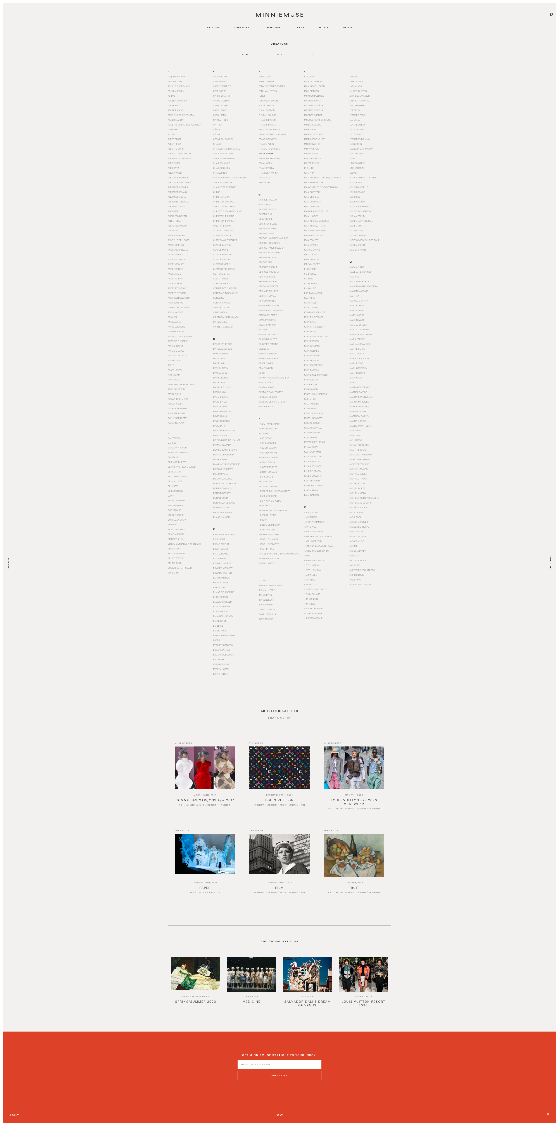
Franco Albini (266, 144)
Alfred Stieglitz (177, 206)
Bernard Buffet (177, 462)
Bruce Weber (175, 558)
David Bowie (220, 406)
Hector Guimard (268, 472)
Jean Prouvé (311, 240)
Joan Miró (309, 297)
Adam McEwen (176, 91)
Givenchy (264, 348)
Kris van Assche (313, 618)
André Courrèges (178, 249)
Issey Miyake (266, 619)
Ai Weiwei (173, 129)
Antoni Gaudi (175, 346)
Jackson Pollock (314, 95)
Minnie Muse (356, 541)
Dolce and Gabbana (224, 483)
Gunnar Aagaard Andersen (274, 377)
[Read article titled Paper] (205, 855)
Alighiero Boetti (177, 216)
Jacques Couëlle (313, 105)
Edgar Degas (220, 548)
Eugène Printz (221, 649)
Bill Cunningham (177, 476)
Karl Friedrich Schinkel (318, 536)
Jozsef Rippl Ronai (314, 442)
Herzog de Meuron (269, 524)
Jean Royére (311, 245)
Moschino (355, 579)
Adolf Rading (175, 110)
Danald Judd (220, 372)
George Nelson (267, 257)
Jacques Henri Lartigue (317, 120)
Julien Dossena (312, 475)
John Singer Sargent (316, 374)
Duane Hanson (221, 517)
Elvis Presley (220, 611)
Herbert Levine (267, 515)
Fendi (262, 95)
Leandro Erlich (358, 115)
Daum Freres (220, 397)
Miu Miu (353, 546)
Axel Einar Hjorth (178, 418)
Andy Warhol (175, 302)
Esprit (216, 640)
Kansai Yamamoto (314, 522)
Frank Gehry (266, 153)
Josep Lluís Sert (313, 418)
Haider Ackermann (269, 423)
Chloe (216, 192)
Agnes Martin (175, 120)
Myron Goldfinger (360, 584)
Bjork (171, 495)
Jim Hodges (310, 283)
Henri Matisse (267, 563)
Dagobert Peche (222, 344)
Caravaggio (219, 81)
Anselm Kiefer (176, 331)
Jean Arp (309, 172)
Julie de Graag (312, 471)
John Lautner (311, 355)
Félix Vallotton (268, 91)
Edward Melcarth (223, 568)
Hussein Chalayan (269, 558)
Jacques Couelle (313, 110)
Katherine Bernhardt (316, 550)
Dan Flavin (219, 363)
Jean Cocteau (312, 192)
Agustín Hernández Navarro (184, 124)
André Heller (175, 269)
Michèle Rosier (358, 507)
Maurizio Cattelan (360, 425)
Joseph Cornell (313, 427)
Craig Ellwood (221, 307)
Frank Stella (266, 168)
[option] (196, 983)
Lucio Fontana (357, 235)
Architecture (195, 805)
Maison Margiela (359, 281)
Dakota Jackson (222, 348)
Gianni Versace (267, 320)
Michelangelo (357, 493)
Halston (263, 433)
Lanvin (353, 76)
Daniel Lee (219, 382)
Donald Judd (220, 498)
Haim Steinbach (268, 428)
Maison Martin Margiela (363, 286)
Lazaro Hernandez (360, 100)
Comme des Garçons (225, 288)
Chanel (217, 144)
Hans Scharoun (267, 447)
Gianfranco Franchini (271, 310)
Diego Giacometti (223, 469)
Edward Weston (222, 573)
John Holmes (311, 350)
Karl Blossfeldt (313, 531)
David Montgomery (224, 430)
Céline (217, 134)
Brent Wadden (176, 529)
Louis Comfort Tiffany (362, 177)
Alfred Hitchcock (178, 201)
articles (213, 27)
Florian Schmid (267, 115)
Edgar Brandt (221, 544)
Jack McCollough (314, 86)
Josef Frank (311, 408)
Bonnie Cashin (176, 515)
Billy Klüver (175, 481)
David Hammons (222, 411)
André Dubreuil (177, 259)
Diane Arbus (220, 459)
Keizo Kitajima (312, 570)
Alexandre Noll (177, 196)
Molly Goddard (358, 560)
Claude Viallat (221, 259)
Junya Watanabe (313, 485)
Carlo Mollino (221, 100)
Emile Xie (218, 625)
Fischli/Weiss (266, 105)
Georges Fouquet (269, 271)
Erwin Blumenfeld (224, 635)
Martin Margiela (359, 401)
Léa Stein (354, 110)
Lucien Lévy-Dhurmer (361, 221)
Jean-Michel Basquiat (316, 221)
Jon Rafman (310, 384)
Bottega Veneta (177, 519)
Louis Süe (354, 196)
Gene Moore (266, 219)
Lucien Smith (356, 225)
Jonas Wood (311, 389)
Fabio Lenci (265, 76)
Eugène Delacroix (223, 654)
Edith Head (219, 558)
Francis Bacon (267, 120)
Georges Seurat (268, 281)
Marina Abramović (360, 344)
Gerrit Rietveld (267, 296)
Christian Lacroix (223, 201)
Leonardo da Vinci (359, 139)
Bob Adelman (175, 505)
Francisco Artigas (269, 129)
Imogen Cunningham (270, 585)
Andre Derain (175, 254)
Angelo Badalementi (180, 307)
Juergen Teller (312, 456)
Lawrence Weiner (359, 95)
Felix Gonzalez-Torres (272, 86)
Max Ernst (355, 430)
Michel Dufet (357, 488)
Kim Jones (309, 603)
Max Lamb (355, 435)
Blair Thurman (176, 500)
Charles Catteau (223, 153)
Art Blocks (174, 394)
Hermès (263, 520)
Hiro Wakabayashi (269, 534)
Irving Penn (265, 595)
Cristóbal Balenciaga (225, 317)
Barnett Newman (178, 452)
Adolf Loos (174, 105)
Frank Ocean (266, 163)
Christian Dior (221, 196)
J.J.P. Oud (309, 76)
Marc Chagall (357, 310)
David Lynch (220, 425)
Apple (171, 365)
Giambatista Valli (269, 305)
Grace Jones (266, 363)
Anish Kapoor (175, 312)
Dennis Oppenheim (223, 454)
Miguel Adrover (358, 522)
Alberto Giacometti (179, 153)
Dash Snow (219, 392)
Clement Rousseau (224, 269)
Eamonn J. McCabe (223, 534)
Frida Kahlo (265, 182)
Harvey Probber (268, 467)
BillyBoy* (173, 486)
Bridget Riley (175, 539)
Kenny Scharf (312, 594)
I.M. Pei (262, 580)
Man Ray (354, 296)
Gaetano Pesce (267, 209)
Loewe (353, 172)
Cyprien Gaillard (223, 326)
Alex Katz (173, 168)
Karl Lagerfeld (313, 541)
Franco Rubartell (269, 148)
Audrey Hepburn (177, 408)
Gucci (262, 372)
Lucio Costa (356, 230)
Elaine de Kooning (223, 592)
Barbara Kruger (177, 447)
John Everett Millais (316, 336)
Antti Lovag (174, 360)
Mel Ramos (355, 440)
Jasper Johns (311, 163)
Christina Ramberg (224, 206)
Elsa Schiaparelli (223, 606)
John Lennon (311, 360)
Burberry (173, 572)
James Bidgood (312, 124)
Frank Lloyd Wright (270, 158)
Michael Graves (358, 469)
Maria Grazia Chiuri (360, 334)
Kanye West (310, 526)
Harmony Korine (268, 452)
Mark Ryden (356, 377)
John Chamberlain (314, 326)
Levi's (352, 158)
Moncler (354, 565)
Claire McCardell (223, 235)
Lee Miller (355, 120)
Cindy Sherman (222, 225)
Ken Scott (310, 584)
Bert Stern (174, 471)
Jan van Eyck (311, 148)
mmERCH (354, 555)
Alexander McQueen (179, 182)
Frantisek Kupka (268, 172)
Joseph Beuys (311, 423)
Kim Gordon (311, 599)
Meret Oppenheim (359, 459)
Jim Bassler (310, 273)
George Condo (267, 233)
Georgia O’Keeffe (268, 286)
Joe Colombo (311, 307)
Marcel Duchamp (359, 329)
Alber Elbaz (174, 139)
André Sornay (176, 278)
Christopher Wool (224, 221)
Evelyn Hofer (221, 669)
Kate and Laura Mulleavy (318, 546)
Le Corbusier (356, 105)
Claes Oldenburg (223, 230)
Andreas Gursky (177, 288)
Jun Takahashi (312, 480)
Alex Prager (174, 172)
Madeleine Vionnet (360, 271)
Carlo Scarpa (221, 105)
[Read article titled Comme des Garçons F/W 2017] (205, 767)
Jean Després (311, 196)
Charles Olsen (221, 168)
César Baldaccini (223, 139)
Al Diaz (172, 134)
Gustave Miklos (268, 397)
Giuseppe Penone (268, 344)
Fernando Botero (269, 100)
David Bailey (220, 401)
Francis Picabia (267, 124)
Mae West (355, 276)
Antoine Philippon (178, 341)
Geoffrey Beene (268, 223)
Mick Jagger (356, 512)
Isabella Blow (267, 609)
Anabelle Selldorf (178, 240)
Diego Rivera (220, 473)
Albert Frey (174, 144)
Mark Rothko (357, 372)
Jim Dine (308, 278)
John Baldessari (313, 317)
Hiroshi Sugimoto (269, 544)
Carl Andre (219, 91)
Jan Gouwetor (312, 144)
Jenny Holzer (311, 259)
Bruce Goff (174, 548)
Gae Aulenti (265, 204)
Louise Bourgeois (359, 206)
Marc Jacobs (356, 315)
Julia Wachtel (312, 461)
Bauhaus (173, 457)
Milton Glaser (357, 536)
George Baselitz (268, 228)
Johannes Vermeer (314, 312)
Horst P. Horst (267, 548)
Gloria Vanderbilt (269, 358)
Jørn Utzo (310, 398)
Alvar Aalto (174, 230)
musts (323, 27)
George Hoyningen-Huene (273, 238)
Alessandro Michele (179, 158)
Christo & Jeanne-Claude (227, 211)
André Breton (176, 245)
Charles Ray (220, 172)
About (14, 1115)
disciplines (272, 27)
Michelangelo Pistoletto (364, 498)
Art (181, 805)
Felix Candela (266, 81)
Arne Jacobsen (176, 389)
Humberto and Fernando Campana (278, 553)
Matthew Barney (359, 416)
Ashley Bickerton (178, 398)
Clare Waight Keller (225, 240)
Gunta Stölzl (266, 382)
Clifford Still (221, 273)
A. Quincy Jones (176, 76)
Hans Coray (265, 438)
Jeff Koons (310, 254)
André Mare (174, 273)
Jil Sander (310, 269)
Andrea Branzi (176, 283)
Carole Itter (220, 120)
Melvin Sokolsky (359, 445)
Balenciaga (174, 438)
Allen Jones (174, 221)
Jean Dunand (311, 206)
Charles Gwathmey (224, 158)
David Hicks (220, 416)
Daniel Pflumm (221, 387)
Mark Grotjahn (358, 368)
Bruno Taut (174, 563)
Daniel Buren (220, 377)
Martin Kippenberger (361, 397)
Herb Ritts (265, 505)
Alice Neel (173, 211)
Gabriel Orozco (268, 199)
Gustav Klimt (266, 387)
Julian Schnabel (313, 466)
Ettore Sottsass (223, 645)
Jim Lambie (310, 288)
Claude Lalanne (222, 245)
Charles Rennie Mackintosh (229, 177)
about (348, 27)
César (216, 129)
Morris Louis (356, 574)
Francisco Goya (268, 139)
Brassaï (172, 524)
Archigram (174, 374)
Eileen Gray (219, 587)
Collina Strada (222, 283)
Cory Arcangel (221, 302)
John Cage (310, 322)
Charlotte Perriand (224, 187)
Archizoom (174, 379)
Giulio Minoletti (268, 339)
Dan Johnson (220, 368)
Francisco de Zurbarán (272, 134)
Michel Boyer (357, 483)
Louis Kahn (355, 182)
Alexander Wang (177, 192)
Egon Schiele (220, 582)
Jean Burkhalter (313, 182)
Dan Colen (219, 358)
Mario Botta (356, 353)
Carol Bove (219, 110)
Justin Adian (311, 490)
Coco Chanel (220, 278)
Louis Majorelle (358, 187)
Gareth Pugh (266, 214)
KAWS (307, 555)
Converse (218, 297)
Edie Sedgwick (221, 553)
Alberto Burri (176, 148)
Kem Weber (310, 574)
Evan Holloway (222, 664)
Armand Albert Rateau (181, 384)
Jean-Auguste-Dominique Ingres (322, 177)
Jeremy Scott (312, 264)
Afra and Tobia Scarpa (181, 115)
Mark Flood (356, 363)
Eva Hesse (218, 659)
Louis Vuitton (357, 201)
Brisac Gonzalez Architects (184, 543)
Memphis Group (358, 449)
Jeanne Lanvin (312, 249)
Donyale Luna (221, 507)
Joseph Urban (312, 432)
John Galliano (312, 346)
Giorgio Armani (267, 334)
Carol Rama (219, 115)
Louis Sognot (357, 192)
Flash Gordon (267, 110)
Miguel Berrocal (359, 526)
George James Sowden (271, 247)
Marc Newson (357, 320)
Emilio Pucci (220, 630)
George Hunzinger (269, 243)
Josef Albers (311, 403)
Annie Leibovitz (176, 326)
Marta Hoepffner (359, 387)
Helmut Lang (266, 481)
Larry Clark (356, 81)
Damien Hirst (220, 353)
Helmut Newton (268, 486)
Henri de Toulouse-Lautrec (274, 491)
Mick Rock (355, 517)
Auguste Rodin (176, 413)
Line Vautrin (356, 168)
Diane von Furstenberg (226, 464)
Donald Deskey (222, 493)
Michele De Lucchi (360, 502)
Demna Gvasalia (222, 445)
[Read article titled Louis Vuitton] (279, 767)
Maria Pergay (357, 339)
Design (212, 805)
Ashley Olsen (175, 403)
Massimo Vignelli (359, 411)
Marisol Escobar (359, 358)
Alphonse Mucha (177, 225)
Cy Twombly (220, 322)
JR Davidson (310, 447)
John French (311, 341)
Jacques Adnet (312, 100)
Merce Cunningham (360, 454)
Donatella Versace (224, 502)
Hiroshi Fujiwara (268, 539)
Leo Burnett (356, 134)
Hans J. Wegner (267, 443)
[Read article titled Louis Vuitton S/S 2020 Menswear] (354, 767)
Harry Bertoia (267, 462)
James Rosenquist (314, 139)
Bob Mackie (174, 510)
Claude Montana (223, 254)
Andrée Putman (177, 293)
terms (300, 27)
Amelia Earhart (176, 235)
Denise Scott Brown (225, 449)
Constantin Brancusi (225, 293)
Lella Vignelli (357, 129)
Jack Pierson (311, 91)
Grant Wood (266, 368)
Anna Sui (173, 317)
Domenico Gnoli (222, 488)
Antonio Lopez (176, 350)
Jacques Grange (313, 115)
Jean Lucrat (311, 216)
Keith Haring (311, 565)
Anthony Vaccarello (180, 336)
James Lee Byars (313, 134)
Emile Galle (219, 621)
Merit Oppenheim (359, 464)
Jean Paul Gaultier (315, 230)
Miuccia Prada (357, 550)
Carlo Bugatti (221, 95)
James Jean (310, 129)
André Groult (176, 264)
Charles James (221, 163)
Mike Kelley (356, 531)
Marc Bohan (356, 305)
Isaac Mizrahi (266, 604)
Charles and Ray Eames (226, 148)
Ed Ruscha (219, 539)
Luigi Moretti (357, 245)
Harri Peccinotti (268, 457)
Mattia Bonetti (358, 421)
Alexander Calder (178, 177)
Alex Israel (174, 163)
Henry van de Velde (270, 500)
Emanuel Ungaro (223, 616)
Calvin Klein (220, 76)
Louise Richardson (360, 211)
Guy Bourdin (266, 406)
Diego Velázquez (222, 478)
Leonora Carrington (361, 148)
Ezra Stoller (220, 674)
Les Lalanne (356, 153)
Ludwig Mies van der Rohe (364, 240)
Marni (352, 382)
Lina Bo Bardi (357, 163)
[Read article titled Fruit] (354, 855)
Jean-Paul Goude (313, 235)
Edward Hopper (222, 563)
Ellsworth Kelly (223, 601)
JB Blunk (309, 168)
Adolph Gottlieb (177, 100)
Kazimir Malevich (314, 560)
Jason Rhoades (312, 158)
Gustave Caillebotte (271, 392)
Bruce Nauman (176, 553)
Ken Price (309, 579)
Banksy (172, 442)
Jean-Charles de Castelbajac (321, 187)
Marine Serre (357, 348)
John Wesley (311, 379)
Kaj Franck (310, 517)
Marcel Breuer (358, 324)
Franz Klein (265, 177)
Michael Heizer (358, 473)
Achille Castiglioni (179, 86)
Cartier (217, 124)
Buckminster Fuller (180, 567)
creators (242, 27)
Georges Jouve (267, 276)
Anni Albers (174, 322)
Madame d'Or (356, 267)
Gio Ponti (264, 329)
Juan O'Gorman (312, 451)
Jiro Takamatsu (313, 293)
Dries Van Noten (222, 512)
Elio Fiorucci (220, 597)
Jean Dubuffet (312, 201)
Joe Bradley (311, 302)
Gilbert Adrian (267, 324)
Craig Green (220, 312)
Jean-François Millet (316, 211)
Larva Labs (355, 86)
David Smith (220, 435)
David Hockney (221, 421)
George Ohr (265, 262)
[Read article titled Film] (279, 855)
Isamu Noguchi (267, 614)
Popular (550, 562)
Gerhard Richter (268, 291)
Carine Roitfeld (222, 86)
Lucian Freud (357, 216)
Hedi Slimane (266, 476)
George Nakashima (269, 252)
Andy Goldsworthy (179, 297)
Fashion (225, 805)
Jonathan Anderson (315, 394)
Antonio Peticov (177, 355)
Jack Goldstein (313, 81)
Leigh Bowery (357, 124)
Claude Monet (221, 249)
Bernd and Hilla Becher (181, 466)
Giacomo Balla (267, 300)
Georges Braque (268, 267)
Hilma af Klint (267, 529)
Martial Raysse (358, 392)
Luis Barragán (357, 249)
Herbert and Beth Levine (273, 510)
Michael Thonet (358, 478)
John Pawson (311, 370)
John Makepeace (313, 365)
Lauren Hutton (358, 91)
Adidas (171, 95)
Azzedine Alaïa (176, 423)
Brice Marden (176, 534)
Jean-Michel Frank (315, 225)
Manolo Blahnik (358, 300)
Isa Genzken (266, 599)
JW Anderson (311, 495)
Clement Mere (221, 264)
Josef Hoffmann (313, 413)
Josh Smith (310, 437)
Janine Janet (311, 153)
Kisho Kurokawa (313, 608)
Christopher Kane (223, 216)
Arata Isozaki (175, 370)
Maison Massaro (358, 291)
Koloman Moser (313, 613)
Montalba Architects (362, 570)
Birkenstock (175, 491)
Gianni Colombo (268, 315)
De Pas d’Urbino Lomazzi (227, 440)
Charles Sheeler (222, 182)
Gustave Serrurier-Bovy (273, 401)
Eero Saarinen (221, 577)
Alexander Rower (178, 187)
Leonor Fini (355, 144)
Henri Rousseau (268, 496)
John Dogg (310, 331)
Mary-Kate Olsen (359, 406)
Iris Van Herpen (267, 590)
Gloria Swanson (268, 353)
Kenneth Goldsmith (315, 589)
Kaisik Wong (311, 512)
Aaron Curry (175, 81)
